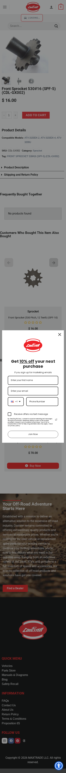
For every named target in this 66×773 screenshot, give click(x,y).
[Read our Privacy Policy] (56, 419)
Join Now (33, 434)
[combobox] (16, 401)
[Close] (59, 334)
